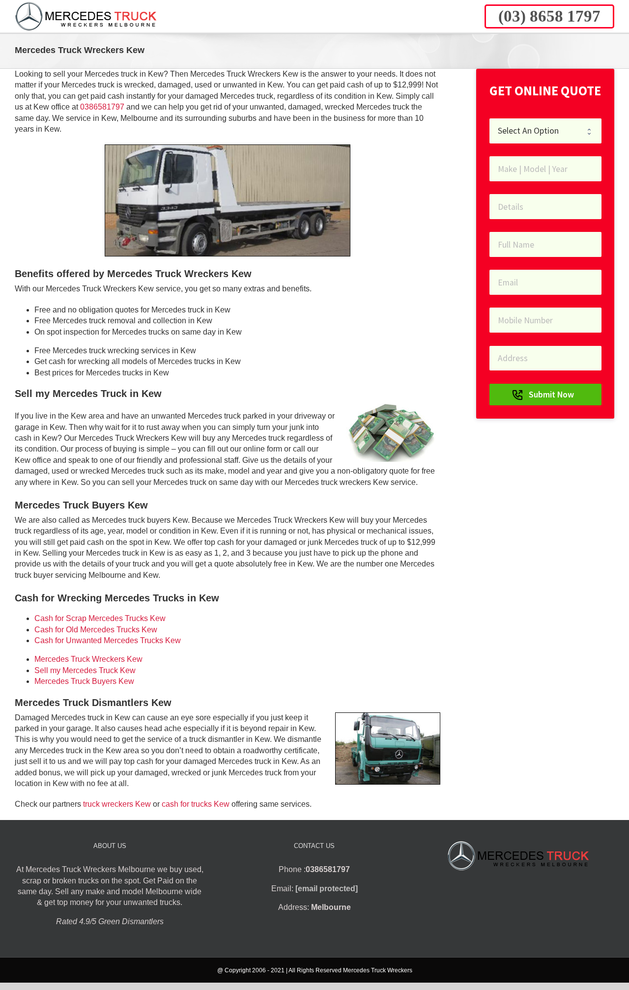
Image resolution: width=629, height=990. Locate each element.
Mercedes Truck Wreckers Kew (88, 659)
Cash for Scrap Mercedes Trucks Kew (100, 618)
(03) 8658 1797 (549, 16)
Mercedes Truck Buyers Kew (84, 681)
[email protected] (326, 888)
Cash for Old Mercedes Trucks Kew (95, 629)
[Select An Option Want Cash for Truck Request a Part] (545, 130)
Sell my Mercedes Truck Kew (85, 670)
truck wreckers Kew (117, 804)
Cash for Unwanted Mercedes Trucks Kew (107, 640)
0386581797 (102, 107)
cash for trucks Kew (195, 804)
